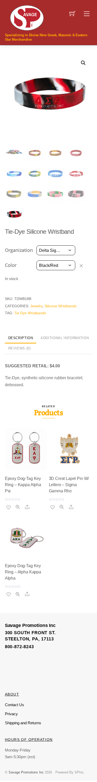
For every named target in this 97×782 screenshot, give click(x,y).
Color (11, 265)
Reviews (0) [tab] (19, 348)
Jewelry (36, 306)
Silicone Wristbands (60, 306)
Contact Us (14, 705)
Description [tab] (20, 338)
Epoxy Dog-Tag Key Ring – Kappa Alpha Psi (23, 484)
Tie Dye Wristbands (30, 313)
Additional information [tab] (65, 338)
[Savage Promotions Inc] (27, 17)
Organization (19, 250)
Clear (83, 265)
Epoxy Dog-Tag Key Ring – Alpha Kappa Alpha (23, 572)
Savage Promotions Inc (26, 772)
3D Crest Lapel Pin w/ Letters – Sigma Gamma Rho (69, 484)
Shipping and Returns (23, 723)
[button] (83, 63)
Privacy (11, 714)
